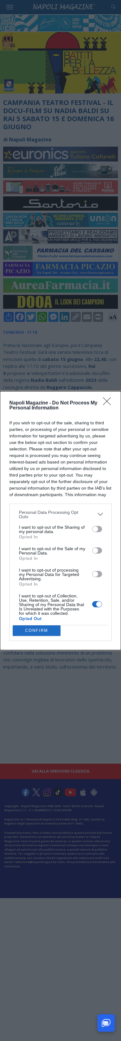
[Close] (109, 403)
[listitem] (60, 514)
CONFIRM (36, 630)
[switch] (97, 529)
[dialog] (60, 520)
